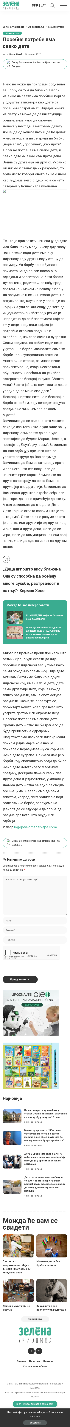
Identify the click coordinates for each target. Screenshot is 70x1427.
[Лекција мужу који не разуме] (18, 1290)
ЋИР (35, 5)
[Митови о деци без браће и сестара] (51, 1245)
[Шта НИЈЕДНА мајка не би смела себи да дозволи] (35, 617)
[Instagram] (38, 1351)
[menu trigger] (62, 5)
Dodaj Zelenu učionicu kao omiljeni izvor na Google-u (36, 64)
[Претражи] (51, 5)
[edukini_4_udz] (31, 1065)
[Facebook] (31, 1351)
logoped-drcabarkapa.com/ (35, 827)
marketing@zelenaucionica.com (35, 1403)
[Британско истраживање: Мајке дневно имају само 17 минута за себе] (18, 1245)
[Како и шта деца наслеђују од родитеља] (51, 1290)
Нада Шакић (16, 54)
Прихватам (35, 1422)
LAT (43, 5)
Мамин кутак (12, 33)
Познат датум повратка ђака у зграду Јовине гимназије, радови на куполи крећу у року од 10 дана (45, 1113)
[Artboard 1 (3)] (31, 1012)
